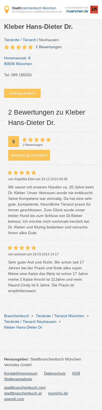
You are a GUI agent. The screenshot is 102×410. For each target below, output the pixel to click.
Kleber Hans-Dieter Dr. (23, 327)
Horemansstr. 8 (18, 61)
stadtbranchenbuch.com (25, 387)
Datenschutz (55, 373)
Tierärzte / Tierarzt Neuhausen (30, 321)
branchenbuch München (34, 8)
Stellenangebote (18, 379)
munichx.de (58, 393)
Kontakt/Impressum (21, 373)
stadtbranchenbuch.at (23, 393)
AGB (76, 373)
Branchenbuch (16, 316)
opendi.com (14, 399)
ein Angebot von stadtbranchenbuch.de (37, 11)
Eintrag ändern (22, 93)
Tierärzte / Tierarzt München (60, 316)
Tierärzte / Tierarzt (20, 40)
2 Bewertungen (49, 47)
